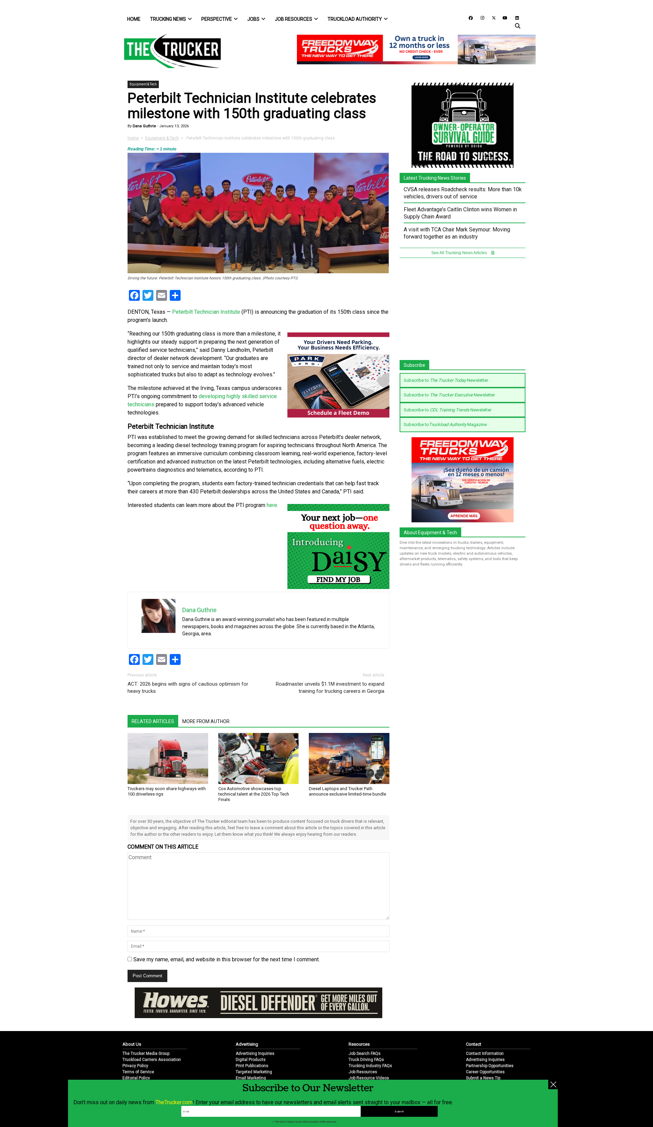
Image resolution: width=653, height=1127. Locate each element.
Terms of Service (138, 1071)
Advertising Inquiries (255, 1053)
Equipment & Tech (143, 84)
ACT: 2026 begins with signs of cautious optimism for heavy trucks (188, 687)
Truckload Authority (355, 19)
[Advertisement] (463, 312)
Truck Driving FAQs (366, 1059)
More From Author (206, 721)
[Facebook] (468, 17)
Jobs (253, 19)
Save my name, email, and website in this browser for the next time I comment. (226, 959)
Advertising (247, 1044)
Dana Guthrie (144, 126)
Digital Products (251, 1059)
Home (133, 19)
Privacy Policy (135, 1065)
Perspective (216, 19)
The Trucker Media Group (145, 1053)
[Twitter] (491, 17)
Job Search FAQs (365, 1053)
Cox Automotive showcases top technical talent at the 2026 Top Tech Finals (253, 794)
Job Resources (293, 19)
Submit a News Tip (483, 1078)
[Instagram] (480, 17)
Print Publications (252, 1065)
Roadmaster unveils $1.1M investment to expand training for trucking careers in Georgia (330, 687)
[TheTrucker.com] (169, 51)
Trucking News (168, 19)
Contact (473, 1044)
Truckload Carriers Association (151, 1059)
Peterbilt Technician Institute (206, 312)
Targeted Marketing (254, 1071)
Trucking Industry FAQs (370, 1065)
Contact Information (485, 1053)
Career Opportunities (485, 1071)
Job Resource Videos (369, 1078)
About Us (131, 1044)
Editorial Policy (136, 1078)
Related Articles (153, 721)
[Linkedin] (514, 17)
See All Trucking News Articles (459, 252)
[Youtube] (503, 17)
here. (272, 505)
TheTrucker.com (173, 1102)
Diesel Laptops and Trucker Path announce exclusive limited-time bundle (347, 791)
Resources (359, 1044)
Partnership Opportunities (490, 1065)
